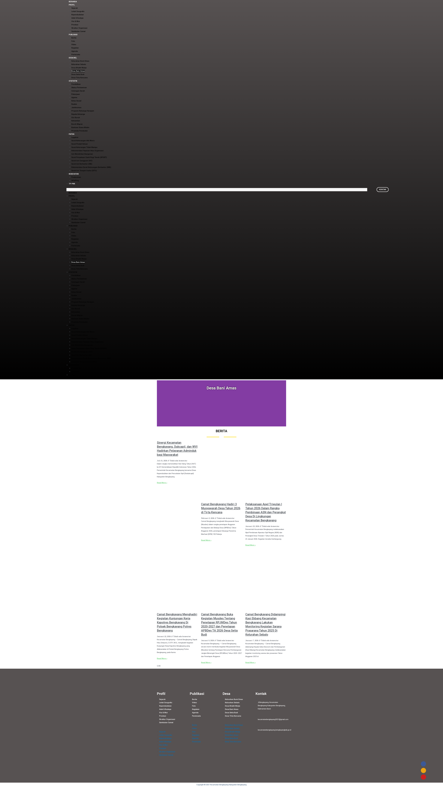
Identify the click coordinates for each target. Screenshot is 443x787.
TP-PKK (72, 184)
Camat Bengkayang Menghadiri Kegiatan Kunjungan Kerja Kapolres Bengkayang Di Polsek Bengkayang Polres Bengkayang (177, 622)
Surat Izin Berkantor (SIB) (81, 164)
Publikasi (73, 35)
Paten (71, 134)
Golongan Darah (78, 91)
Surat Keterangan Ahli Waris (82, 141)
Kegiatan (75, 48)
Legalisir (74, 137)
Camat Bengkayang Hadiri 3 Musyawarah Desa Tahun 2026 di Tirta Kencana (220, 508)
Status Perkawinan (79, 88)
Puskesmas (76, 177)
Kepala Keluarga (78, 114)
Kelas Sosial (76, 101)
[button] (216, 189)
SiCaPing (75, 180)
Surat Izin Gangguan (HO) (81, 161)
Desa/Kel (73, 58)
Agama (74, 97)
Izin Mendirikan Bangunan (82, 154)
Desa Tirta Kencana (79, 78)
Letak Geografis (77, 11)
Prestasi (74, 25)
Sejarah (74, 8)
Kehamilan (75, 121)
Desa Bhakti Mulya (79, 68)
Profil (72, 5)
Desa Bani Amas (78, 71)
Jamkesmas (76, 107)
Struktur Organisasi (79, 28)
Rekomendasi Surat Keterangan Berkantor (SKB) (91, 167)
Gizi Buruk (75, 117)
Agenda (74, 51)
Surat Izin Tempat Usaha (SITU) (84, 171)
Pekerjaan (75, 94)
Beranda (73, 193)
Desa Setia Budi (77, 74)
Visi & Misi (75, 21)
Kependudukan (77, 15)
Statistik (73, 81)
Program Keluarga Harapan (82, 111)
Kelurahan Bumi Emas (80, 61)
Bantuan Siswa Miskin (80, 127)
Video (73, 44)
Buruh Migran (77, 124)
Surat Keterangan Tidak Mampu (84, 147)
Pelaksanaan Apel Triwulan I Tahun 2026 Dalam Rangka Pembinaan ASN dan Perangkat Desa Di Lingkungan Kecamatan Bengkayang (265, 512)
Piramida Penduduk (79, 131)
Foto (73, 41)
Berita (73, 38)
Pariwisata (75, 55)
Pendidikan (76, 84)
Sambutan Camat (78, 31)
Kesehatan (74, 174)
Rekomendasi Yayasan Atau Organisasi (87, 151)
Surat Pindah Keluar (79, 144)
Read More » (162, 483)
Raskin (74, 104)
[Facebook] (423, 763)
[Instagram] (423, 770)
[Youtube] (423, 777)
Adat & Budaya (77, 18)
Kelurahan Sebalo (78, 64)
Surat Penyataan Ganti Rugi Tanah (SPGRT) (89, 157)
